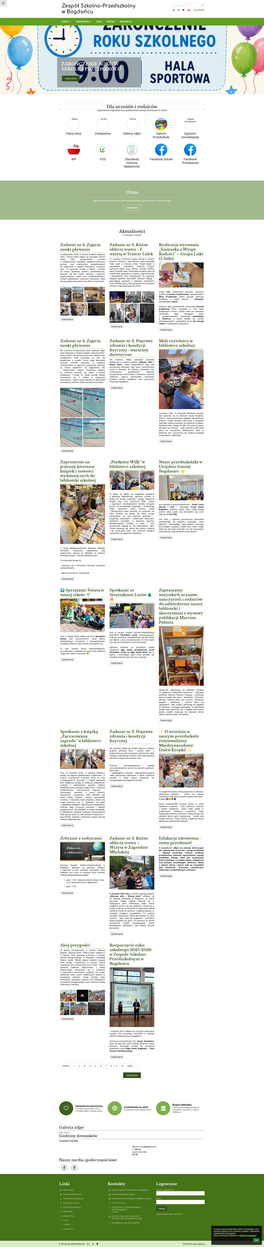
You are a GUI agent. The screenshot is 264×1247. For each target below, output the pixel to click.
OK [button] (256, 1240)
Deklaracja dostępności (73, 1198)
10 (122, 1066)
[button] (183, 10)
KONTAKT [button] (110, 21)
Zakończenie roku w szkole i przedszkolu (91, 66)
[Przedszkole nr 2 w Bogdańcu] (64, 1168)
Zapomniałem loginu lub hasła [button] (169, 1214)
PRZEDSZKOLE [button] (82, 21)
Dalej (130, 1066)
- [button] (94, 1244)
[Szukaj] (202, 5)
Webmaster (68, 1190)
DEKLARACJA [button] (126, 21)
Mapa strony (68, 1216)
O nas (65, 1220)
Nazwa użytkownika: (165, 1190)
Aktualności (68, 1229)
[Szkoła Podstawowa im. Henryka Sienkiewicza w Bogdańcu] (74, 1168)
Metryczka (67, 1211)
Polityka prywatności (72, 1207)
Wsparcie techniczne (72, 1194)
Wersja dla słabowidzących (73, 1244)
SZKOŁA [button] (65, 21)
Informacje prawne (71, 1203)
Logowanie (199, 10)
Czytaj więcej (70, 78)
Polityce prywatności (247, 1235)
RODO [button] (99, 21)
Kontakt (66, 1224)
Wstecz (66, 1066)
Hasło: (159, 1199)
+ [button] (174, 10)
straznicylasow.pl (146, 635)
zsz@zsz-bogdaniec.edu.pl (123, 1194)
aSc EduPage (199, 1244)
